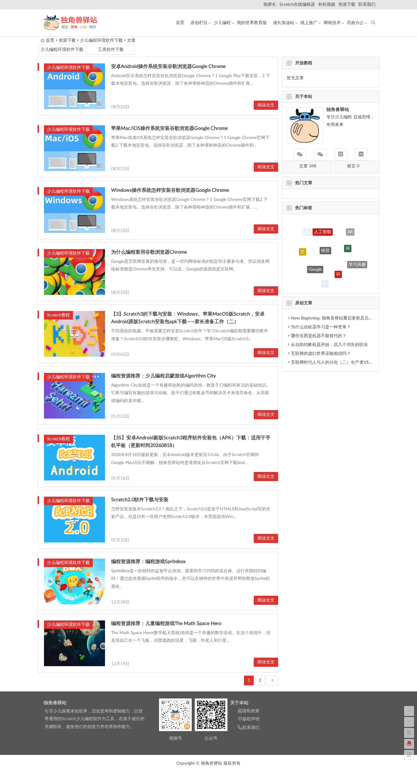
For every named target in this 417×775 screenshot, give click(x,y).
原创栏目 (199, 23)
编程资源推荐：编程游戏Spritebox (148, 561)
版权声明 (250, 719)
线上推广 (308, 23)
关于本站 (239, 703)
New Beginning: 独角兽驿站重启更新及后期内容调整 (340, 318)
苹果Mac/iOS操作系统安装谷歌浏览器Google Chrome (169, 128)
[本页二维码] (409, 755)
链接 (325, 237)
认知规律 (346, 279)
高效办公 (355, 23)
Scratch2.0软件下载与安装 (140, 499)
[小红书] (361, 154)
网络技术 (332, 23)
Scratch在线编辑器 (297, 4)
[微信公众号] (300, 154)
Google (315, 258)
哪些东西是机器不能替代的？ (318, 336)
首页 (180, 23)
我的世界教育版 (252, 23)
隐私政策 (250, 711)
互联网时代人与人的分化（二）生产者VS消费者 (336, 362)
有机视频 (326, 4)
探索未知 (305, 271)
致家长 (269, 4)
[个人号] (320, 154)
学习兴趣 (357, 259)
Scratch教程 (58, 315)
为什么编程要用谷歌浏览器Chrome (149, 252)
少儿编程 (222, 23)
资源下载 (346, 4)
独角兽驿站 (55, 703)
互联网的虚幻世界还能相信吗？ (321, 354)
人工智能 (322, 225)
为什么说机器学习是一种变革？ (321, 327)
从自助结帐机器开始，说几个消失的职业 (329, 345)
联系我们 (366, 4)
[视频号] (341, 154)
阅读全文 (265, 105)
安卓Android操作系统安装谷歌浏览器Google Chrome (168, 66)
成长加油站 (283, 23)
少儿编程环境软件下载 (101, 40)
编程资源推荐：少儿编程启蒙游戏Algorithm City (163, 375)
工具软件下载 (111, 50)
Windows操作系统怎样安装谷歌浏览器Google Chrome (170, 190)
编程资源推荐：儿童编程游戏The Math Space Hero (166, 623)
